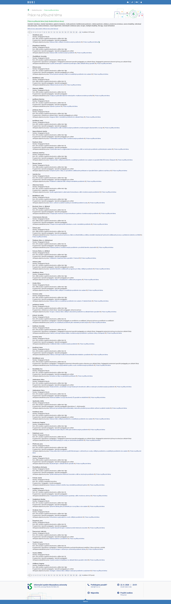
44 (80, 32)
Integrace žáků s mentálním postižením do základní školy (67, 117)
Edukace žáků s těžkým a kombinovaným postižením (65, 42)
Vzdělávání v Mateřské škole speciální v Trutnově (64, 258)
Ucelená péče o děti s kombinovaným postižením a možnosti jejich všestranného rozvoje (76, 128)
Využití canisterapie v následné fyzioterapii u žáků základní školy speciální (72, 63)
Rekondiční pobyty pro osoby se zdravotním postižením (66, 440)
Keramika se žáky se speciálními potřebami (63, 376)
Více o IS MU (37, 587)
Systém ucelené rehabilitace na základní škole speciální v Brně (69, 560)
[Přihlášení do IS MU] (141, 2)
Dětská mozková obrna (57, 85)
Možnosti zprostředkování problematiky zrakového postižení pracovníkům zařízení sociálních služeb (80, 408)
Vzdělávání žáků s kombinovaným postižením (63, 344)
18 (71, 32)
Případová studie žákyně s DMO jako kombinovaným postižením (69, 429)
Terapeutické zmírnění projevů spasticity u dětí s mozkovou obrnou (70, 496)
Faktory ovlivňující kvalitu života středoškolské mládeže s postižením (70, 354)
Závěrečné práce (37, 10)
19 (73, 32)
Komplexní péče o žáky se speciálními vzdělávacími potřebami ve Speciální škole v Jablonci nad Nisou (80, 170)
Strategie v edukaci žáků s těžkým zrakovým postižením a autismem (70, 571)
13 (57, 32)
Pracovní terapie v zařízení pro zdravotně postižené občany (68, 549)
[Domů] (128, 2)
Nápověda (95, 593)
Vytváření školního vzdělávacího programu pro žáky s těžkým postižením (71, 269)
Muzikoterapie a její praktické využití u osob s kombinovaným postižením (72, 365)
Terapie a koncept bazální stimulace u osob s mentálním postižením (70, 224)
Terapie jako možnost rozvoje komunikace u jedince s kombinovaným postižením (74, 213)
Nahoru (85, 601)
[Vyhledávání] (132, 2)
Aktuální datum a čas (126, 587)
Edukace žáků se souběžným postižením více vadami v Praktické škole (70, 301)
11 (51, 32)
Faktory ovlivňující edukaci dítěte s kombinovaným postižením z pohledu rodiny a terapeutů (77, 333)
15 (62, 32)
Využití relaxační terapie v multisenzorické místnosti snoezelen (69, 528)
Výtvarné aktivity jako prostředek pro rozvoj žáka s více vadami (68, 506)
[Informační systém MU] (28, 10)
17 (68, 32)
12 (54, 32)
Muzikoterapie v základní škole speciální (62, 463)
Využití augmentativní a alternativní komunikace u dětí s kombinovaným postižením (74, 192)
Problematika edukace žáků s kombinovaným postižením (67, 138)
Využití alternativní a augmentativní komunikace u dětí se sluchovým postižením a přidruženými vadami (81, 149)
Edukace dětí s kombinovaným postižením (62, 53)
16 (65, 32)
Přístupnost (123, 595)
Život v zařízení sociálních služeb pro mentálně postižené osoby (69, 203)
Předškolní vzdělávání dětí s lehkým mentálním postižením (67, 181)
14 (59, 32)
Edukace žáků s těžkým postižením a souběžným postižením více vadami (71, 419)
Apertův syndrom (55, 106)
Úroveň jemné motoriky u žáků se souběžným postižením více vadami (70, 74)
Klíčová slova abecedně (35, 29)
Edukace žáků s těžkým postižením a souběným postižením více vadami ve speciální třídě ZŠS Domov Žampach (82, 160)
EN (137, 2)
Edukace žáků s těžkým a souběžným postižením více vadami (68, 290)
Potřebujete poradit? (99, 585)
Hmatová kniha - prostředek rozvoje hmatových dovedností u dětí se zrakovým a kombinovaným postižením (82, 387)
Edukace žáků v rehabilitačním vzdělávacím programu (66, 279)
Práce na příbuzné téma (51, 10)
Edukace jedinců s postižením (58, 538)
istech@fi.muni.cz (95, 587)
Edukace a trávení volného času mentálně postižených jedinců (68, 485)
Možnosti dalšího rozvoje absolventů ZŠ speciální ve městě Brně (69, 397)
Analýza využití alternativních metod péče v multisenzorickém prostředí (71, 95)
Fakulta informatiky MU (53, 587)
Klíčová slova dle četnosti (50, 29)
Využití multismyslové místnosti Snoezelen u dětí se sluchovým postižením (72, 474)
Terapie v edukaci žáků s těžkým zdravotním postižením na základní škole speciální (74, 312)
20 (76, 32)
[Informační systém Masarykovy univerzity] (31, 2)
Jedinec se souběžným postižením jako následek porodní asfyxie (69, 322)
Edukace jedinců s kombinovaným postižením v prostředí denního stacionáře (73, 247)
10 (48, 32)
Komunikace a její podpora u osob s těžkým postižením (66, 517)
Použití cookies (126, 593)
